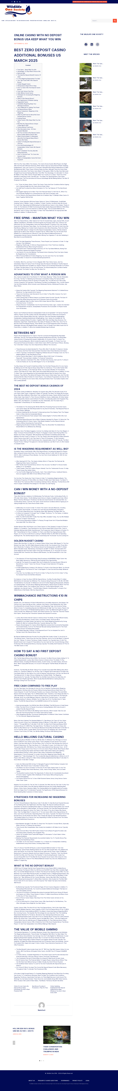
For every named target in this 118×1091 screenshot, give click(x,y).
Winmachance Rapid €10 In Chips (27, 85)
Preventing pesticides (36, 20)
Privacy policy (77, 1080)
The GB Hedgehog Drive (22, 20)
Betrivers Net (21, 73)
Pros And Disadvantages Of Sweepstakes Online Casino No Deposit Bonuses (28, 147)
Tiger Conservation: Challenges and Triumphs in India (52, 1049)
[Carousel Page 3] (44, 1061)
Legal (87, 1080)
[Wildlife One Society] (18, 11)
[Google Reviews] (17, 2)
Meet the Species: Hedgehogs (98, 92)
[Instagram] (14, 2)
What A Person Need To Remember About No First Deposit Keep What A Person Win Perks (27, 138)
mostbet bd (28, 237)
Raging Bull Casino (22, 102)
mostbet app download (48, 327)
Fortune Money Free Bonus (25, 127)
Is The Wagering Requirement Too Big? (28, 78)
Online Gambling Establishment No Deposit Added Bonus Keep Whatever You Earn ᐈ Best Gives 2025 (58, 989)
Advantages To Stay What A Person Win (29, 71)
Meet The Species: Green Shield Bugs (98, 63)
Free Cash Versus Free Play (25, 91)
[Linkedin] (20, 2)
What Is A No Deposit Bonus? (25, 98)
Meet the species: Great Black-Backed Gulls (98, 106)
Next (69, 1043)
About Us (32, 1080)
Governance (65, 1080)
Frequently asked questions (48, 1080)
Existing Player (21, 118)
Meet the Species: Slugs (98, 134)
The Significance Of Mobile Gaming (27, 100)
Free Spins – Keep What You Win (26, 69)
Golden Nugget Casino (24, 84)
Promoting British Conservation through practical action (90, 1)
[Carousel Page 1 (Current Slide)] (40, 1061)
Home (3, 20)
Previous (14, 1043)
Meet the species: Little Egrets (98, 78)
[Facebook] (12, 2)
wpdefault (41, 1010)
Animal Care (46, 20)
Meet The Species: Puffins (98, 120)
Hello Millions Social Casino (25, 93)
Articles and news (10, 20)
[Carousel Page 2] (42, 1061)
